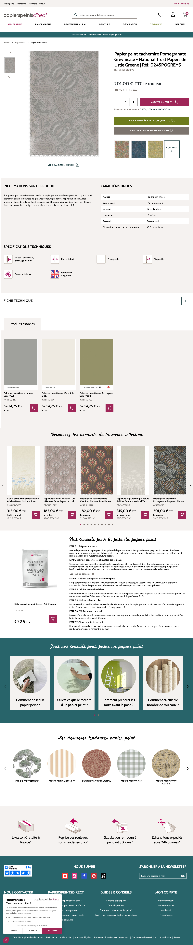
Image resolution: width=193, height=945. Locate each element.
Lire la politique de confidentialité (18, 922)
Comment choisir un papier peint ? (116, 910)
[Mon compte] (172, 15)
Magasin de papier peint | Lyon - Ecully (65, 915)
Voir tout (172, 149)
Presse (177, 937)
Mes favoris (166, 910)
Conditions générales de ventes (28, 937)
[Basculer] (185, 301)
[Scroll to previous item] (4, 486)
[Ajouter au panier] (36, 515)
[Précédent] (9, 53)
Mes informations (166, 900)
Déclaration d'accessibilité (144, 937)
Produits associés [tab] (22, 324)
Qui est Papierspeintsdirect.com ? (66, 900)
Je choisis (32, 931)
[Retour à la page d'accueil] (25, 15)
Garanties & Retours (37, 3)
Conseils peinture (116, 905)
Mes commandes (166, 905)
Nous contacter (66, 919)
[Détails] (34, 408)
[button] (6, 940)
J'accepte (52, 931)
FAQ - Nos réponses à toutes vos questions (116, 915)
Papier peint (9, 3)
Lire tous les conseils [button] (80, 574)
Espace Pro (21, 3)
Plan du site (165, 937)
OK (183, 876)
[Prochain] (9, 78)
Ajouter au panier (162, 102)
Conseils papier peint (116, 900)
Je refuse (12, 931)
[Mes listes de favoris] (161, 15)
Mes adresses (166, 915)
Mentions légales (83, 937)
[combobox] (104, 15)
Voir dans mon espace (61, 165)
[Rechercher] (75, 14)
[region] (57, 112)
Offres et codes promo (66, 910)
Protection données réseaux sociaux (111, 937)
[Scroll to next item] (188, 486)
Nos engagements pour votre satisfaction (65, 905)
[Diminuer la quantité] (118, 102)
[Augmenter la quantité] (133, 102)
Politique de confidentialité (58, 937)
